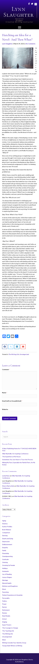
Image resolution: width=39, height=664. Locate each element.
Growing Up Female (8, 565)
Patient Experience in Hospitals (12, 595)
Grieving (5, 562)
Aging (4, 521)
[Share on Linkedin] (16, 346)
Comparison (6, 532)
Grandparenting (7, 556)
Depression (6, 541)
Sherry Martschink (8, 486)
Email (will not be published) (12, 401)
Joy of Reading (7, 574)
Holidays (5, 568)
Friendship (5, 553)
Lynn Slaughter (7, 44)
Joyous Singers (7, 577)
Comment (6, 369)
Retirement (6, 610)
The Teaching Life (8, 631)
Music (4, 589)
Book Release (6, 529)
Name (4, 392)
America (4, 523)
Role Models (6, 616)
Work (4, 640)
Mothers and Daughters (10, 586)
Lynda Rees (6, 476)
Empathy (5, 547)
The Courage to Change (10, 628)
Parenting (5, 592)
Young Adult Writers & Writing (12, 646)
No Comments (30, 44)
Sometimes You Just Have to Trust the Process (17, 459)
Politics (4, 601)
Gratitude (5, 559)
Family (4, 550)
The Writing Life (13, 354)
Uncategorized (24, 354)
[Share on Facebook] (4, 346)
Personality (6, 598)
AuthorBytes (19, 662)
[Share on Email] (23, 346)
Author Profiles (7, 526)
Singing (4, 622)
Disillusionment (7, 544)
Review (4, 613)
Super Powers (6, 625)
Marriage (5, 580)
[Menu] (19, 27)
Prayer (4, 604)
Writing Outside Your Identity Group (14, 643)
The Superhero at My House (11, 456)
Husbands (5, 571)
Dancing (4, 535)
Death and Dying (7, 538)
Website (5, 409)
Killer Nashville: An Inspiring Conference (15, 454)
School (4, 619)
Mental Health (6, 583)
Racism (4, 607)
